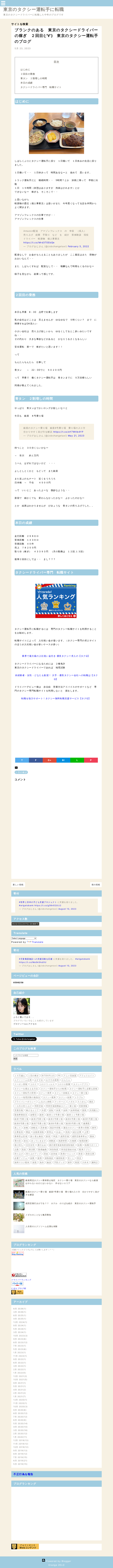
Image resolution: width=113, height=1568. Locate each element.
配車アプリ (84, 1149)
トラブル (79, 1097)
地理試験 (83, 1141)
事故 (28, 1132)
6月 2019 (19, 1460)
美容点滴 (90, 1153)
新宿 (48, 1136)
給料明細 (75, 1110)
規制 (51, 1110)
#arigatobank (26, 905)
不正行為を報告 (23, 1474)
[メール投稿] (16, 768)
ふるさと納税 (45, 1101)
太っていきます (38, 1141)
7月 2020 (19, 1417)
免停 (42, 1162)
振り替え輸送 (36, 1136)
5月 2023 (19, 1349)
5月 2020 (20, 1423)
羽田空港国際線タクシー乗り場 (61, 1106)
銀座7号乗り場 (39, 1123)
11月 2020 (19, 1403)
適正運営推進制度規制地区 (62, 1145)
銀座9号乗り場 (73, 1123)
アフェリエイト (86, 1075)
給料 (66, 1110)
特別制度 (54, 1149)
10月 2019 (20, 1447)
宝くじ (71, 1158)
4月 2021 (19, 1390)
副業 (32, 1158)
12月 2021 (19, 1376)
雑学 (94, 1127)
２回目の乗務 (28, 74)
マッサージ (60, 1101)
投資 (24, 1149)
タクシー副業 (65, 1097)
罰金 (46, 1153)
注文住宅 (30, 1145)
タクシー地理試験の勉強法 (27, 1097)
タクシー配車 (49, 1097)
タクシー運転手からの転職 (54, 1088)
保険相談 (49, 1158)
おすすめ (39, 1080)
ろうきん (82, 1101)
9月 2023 (19, 1339)
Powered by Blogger (58, 1561)
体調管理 (62, 1141)
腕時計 (95, 1162)
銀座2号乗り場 (38, 1119)
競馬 (84, 1110)
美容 (80, 1153)
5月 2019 (20, 1464)
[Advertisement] (56, 729)
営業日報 (18, 1110)
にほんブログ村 (18, 1288)
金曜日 (33, 1114)
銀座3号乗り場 (56, 1119)
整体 (92, 1136)
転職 (80, 1145)
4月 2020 (20, 1427)
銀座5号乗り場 (90, 1119)
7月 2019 (19, 1457)
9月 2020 (19, 1410)
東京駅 (32, 1149)
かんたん (66, 1080)
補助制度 (60, 1158)
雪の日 (17, 1141)
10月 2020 (20, 1406)
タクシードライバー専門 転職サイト (41, 87)
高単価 (44, 1127)
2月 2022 (19, 1369)
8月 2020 (20, 1413)
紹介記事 (77, 1132)
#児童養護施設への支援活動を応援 (36, 959)
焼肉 (68, 1132)
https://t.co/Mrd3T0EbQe (39, 242)
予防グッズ (59, 1162)
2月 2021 (19, 1393)
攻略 (26, 1127)
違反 (91, 1101)
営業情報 (83, 1106)
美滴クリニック (68, 1153)
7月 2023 (19, 1346)
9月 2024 (19, 1325)
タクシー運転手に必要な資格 (83, 1088)
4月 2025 (19, 1319)
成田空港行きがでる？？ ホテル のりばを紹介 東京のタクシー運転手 (60, 1203)
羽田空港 (39, 1106)
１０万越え (19, 1075)
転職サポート (91, 1145)
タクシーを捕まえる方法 (26, 1088)
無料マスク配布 (21, 1162)
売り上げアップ (33, 1153)
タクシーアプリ (80, 1084)
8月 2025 (19, 1315)
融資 (49, 1162)
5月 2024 (19, 1329)
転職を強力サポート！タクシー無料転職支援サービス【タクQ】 (56, 698)
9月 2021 (19, 1383)
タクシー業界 (45, 1093)
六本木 (85, 1162)
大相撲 (73, 1141)
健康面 (86, 1123)
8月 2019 (19, 1454)
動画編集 (42, 1149)
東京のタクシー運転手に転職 (33, 9)
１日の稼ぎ (21, 772)
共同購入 (93, 1110)
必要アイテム (20, 1158)
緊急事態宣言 (20, 1114)
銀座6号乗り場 (21, 1123)
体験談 (52, 1141)
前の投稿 (96, 884)
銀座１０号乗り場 (55, 1114)
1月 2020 (19, 1437)
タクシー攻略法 (62, 1093)
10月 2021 (19, 1379)
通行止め (41, 1145)
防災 (79, 1158)
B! (63, 760)
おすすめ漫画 (52, 1080)
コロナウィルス (47, 1084)
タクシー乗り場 (80, 1093)
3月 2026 (19, 1312)
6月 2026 (19, 1308)
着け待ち (18, 1145)
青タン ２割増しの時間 (34, 78)
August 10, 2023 (67, 909)
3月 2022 (19, 1366)
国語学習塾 (55, 1127)
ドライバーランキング (21, 1280)
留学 (70, 1162)
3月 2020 (20, 1430)
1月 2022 (19, 1373)
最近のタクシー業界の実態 (76, 1127)
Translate (37, 942)
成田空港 (64, 1136)
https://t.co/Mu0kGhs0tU (32, 962)
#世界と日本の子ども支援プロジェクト (38, 902)
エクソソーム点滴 (23, 1080)
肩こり (17, 1127)
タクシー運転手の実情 (25, 1093)
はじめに (25, 69)
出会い (59, 1132)
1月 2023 (19, 1352)
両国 (77, 1162)
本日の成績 (27, 82)
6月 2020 (19, 1420)
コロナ (33, 1084)
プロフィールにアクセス (25, 1024)
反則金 (54, 1153)
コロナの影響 (64, 1084)
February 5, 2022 (78, 246)
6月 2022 (19, 1362)
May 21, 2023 (76, 435)
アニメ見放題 (70, 1075)
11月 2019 (20, 1444)
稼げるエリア (32, 1110)
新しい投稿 (18, 884)
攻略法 (34, 1127)
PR (59, 1075)
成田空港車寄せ (79, 1136)
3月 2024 (19, 1332)
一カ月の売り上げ (23, 1106)
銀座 (42, 1114)
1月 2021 (19, 1396)
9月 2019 (20, 1450)
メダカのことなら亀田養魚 (38, 1215)
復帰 (39, 1158)
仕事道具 (18, 1132)
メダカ (71, 1101)
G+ (49, 760)
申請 (55, 1136)
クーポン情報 (20, 1084)
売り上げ (18, 1153)
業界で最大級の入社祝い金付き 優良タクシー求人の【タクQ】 (56, 656)
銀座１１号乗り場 (75, 1114)
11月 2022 (19, 1356)
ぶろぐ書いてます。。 (24, 1017)
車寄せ (50, 1132)
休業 (58, 1110)
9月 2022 (19, 1359)
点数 (16, 1149)
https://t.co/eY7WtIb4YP (68, 431)
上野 (86, 1132)
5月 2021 (19, 1386)
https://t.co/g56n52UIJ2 (47, 905)
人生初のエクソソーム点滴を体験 (41, 1226)
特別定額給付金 (68, 1149)
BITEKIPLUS (48, 1075)
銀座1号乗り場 (21, 1119)
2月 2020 (19, 1433)
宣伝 (26, 1141)
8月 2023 (20, 1342)
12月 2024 (19, 1322)
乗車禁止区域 (20, 1136)
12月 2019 (20, 1440)
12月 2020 (19, 1400)
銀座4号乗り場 (73, 1119)
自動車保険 (38, 1132)
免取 (34, 1162)
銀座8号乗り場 (56, 1123)
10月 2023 (20, 1335)
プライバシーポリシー (25, 1101)
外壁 (44, 1110)
